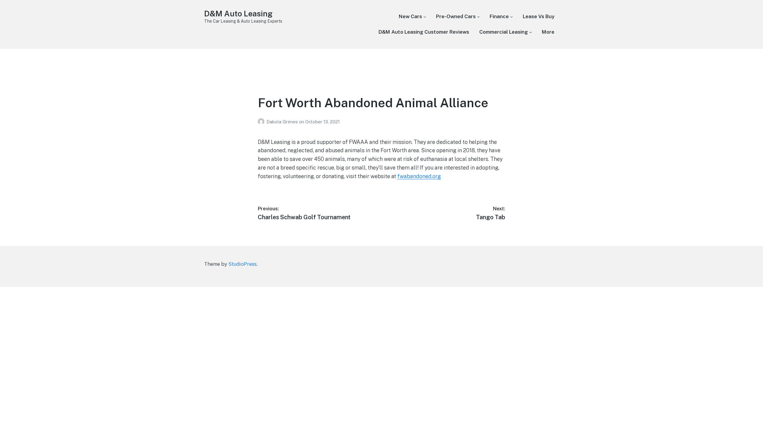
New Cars (410, 16)
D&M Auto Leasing (238, 13)
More (548, 32)
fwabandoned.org (419, 176)
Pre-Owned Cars (456, 16)
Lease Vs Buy (538, 16)
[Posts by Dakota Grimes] (262, 121)
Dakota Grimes (282, 121)
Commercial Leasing (503, 32)
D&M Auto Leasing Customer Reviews (424, 32)
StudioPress (242, 264)
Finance (499, 16)
